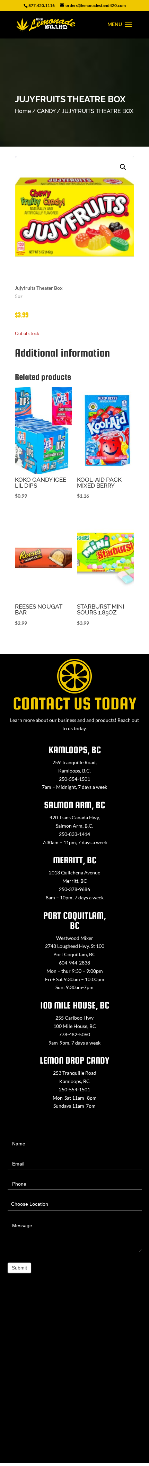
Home (23, 111)
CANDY (46, 111)
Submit (19, 1268)
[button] (123, 167)
